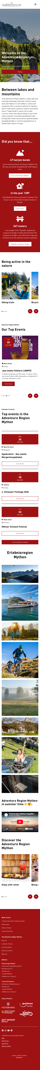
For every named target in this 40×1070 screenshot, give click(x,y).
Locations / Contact (7, 944)
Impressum (5, 1043)
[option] (20, 45)
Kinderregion (5, 924)
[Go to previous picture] (30, 311)
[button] (3, 311)
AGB (3, 1038)
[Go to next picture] (36, 311)
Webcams (4, 954)
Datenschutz (5, 1041)
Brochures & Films (7, 950)
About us (4, 940)
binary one (19, 1057)
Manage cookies (6, 1046)
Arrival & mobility (7, 947)
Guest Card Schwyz (7, 931)
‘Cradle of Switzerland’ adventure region (13, 921)
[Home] (11, 4)
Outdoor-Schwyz (6, 928)
